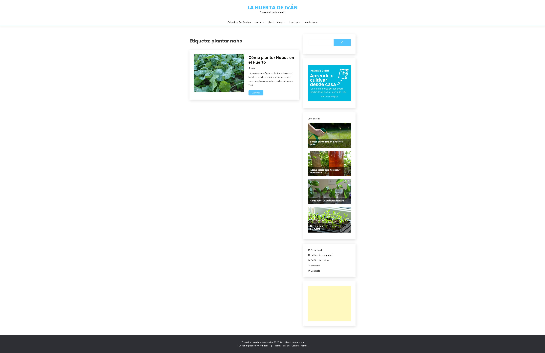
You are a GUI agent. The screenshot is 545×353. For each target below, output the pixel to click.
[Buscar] (342, 42)
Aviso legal (316, 249)
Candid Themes (300, 345)
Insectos (293, 22)
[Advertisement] (329, 303)
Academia (309, 22)
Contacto (315, 270)
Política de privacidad (321, 255)
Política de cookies (320, 260)
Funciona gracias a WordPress (253, 345)
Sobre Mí (315, 265)
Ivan (253, 68)
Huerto (258, 22)
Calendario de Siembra (239, 22)
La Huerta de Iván (273, 7)
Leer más (256, 92)
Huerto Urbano (275, 22)
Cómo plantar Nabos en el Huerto (271, 60)
